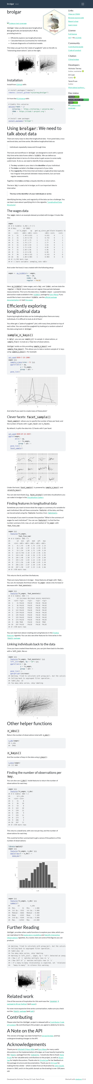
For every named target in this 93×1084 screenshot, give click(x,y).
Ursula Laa (44, 1060)
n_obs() (46, 735)
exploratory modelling (32, 935)
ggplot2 (19, 846)
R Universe (21, 98)
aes (18, 853)
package (13, 638)
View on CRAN (74, 14)
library (12, 846)
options (12, 107)
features (14, 534)
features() (42, 520)
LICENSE (78, 38)
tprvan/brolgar (47, 1036)
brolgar (10, 3)
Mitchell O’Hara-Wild (26, 1049)
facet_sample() (13, 421)
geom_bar (15, 856)
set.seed (12, 357)
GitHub (19, 84)
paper (33, 1004)
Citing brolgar (73, 59)
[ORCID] (83, 71)
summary (13, 903)
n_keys (11, 763)
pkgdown (78, 1079)
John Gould (59, 1066)
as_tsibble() (17, 286)
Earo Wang (54, 294)
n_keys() (43, 757)
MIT (69, 38)
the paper (29, 300)
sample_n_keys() (40, 346)
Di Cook (54, 1063)
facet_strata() (36, 495)
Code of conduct (74, 50)
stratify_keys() (14, 490)
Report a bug (73, 21)
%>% (15, 360)
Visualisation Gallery (35, 497)
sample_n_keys (16, 362)
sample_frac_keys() (15, 349)
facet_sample (15, 448)
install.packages (16, 121)
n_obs (11, 741)
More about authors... (76, 87)
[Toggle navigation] (83, 4)
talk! (32, 1011)
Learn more (72, 25)
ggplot (13, 853)
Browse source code (76, 18)
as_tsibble (21, 273)
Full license (72, 34)
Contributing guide (75, 47)
